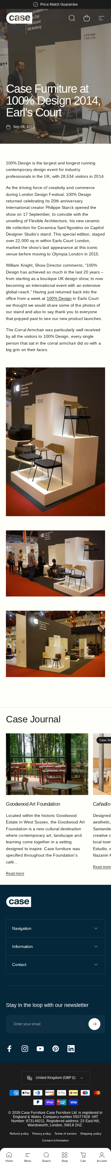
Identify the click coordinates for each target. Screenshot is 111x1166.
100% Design (59, 298)
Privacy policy (41, 1133)
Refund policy (19, 1133)
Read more (15, 873)
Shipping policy (90, 1133)
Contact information (55, 1140)
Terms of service (65, 1133)
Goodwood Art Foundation (33, 804)
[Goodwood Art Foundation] (47, 764)
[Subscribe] (94, 1024)
